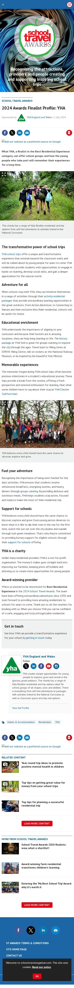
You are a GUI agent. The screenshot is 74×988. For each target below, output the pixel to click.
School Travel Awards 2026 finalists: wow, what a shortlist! (44, 846)
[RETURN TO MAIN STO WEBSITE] (3, 4)
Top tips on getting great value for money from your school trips (43, 784)
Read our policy (41, 967)
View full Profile (20, 708)
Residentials (45, 722)
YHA (57, 722)
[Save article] (69, 133)
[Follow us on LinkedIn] (43, 930)
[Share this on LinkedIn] (20, 133)
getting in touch (35, 637)
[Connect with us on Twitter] (30, 930)
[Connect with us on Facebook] (18, 930)
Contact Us (14, 955)
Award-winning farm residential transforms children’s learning (41, 865)
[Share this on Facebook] (5, 133)
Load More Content (37, 823)
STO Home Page (16, 949)
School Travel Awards (17, 100)
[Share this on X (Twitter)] (12, 133)
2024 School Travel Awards (39, 591)
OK (37, 976)
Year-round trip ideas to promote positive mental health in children (43, 764)
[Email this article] (27, 133)
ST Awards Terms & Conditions (27, 943)
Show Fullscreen (4, 174)
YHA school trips (11, 254)
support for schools (19, 542)
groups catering (29, 491)
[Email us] (55, 930)
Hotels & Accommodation (21, 722)
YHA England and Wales (39, 117)
